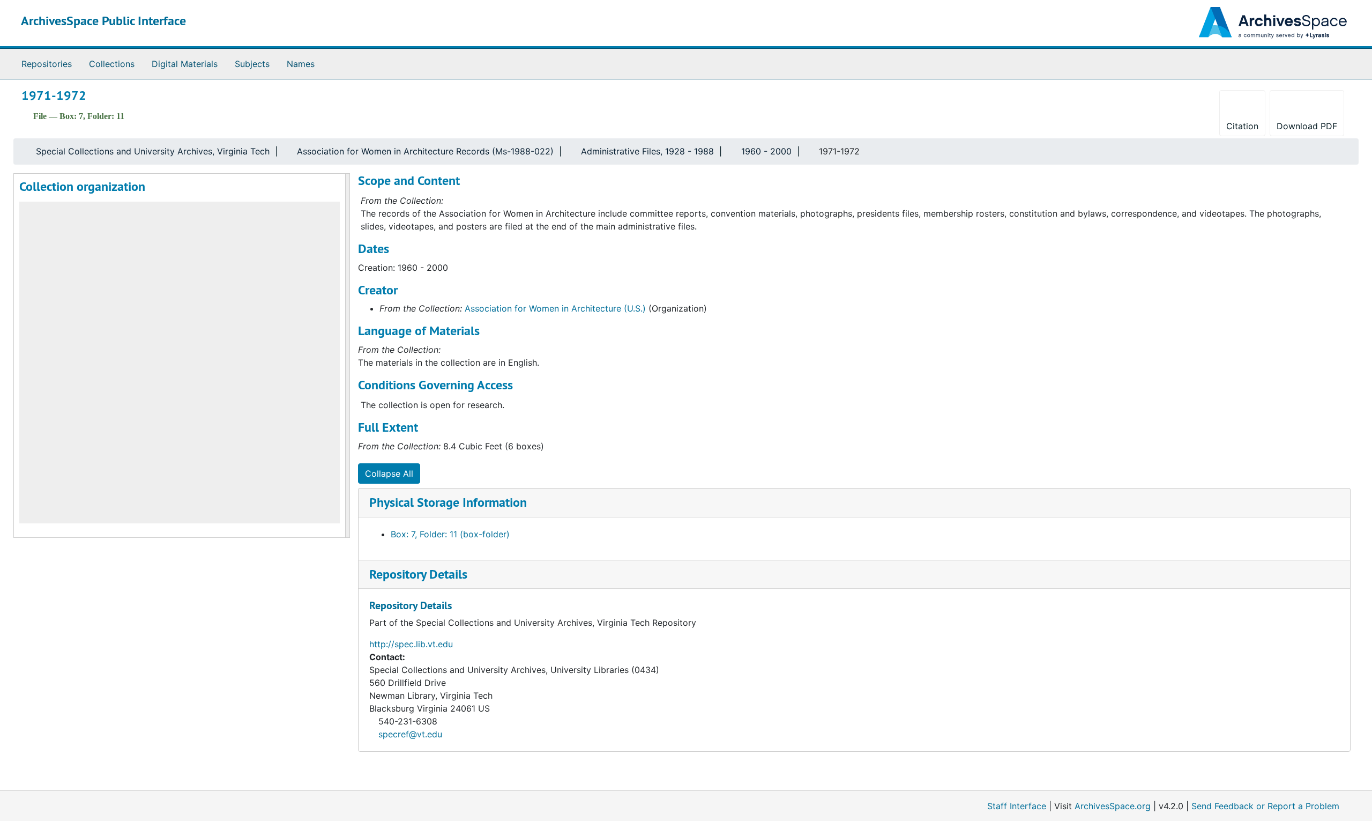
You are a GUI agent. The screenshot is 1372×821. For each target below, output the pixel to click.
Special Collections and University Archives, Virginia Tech (153, 151)
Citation (1242, 126)
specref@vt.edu (410, 734)
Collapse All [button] (389, 473)
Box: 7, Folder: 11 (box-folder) (450, 534)
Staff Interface (1016, 806)
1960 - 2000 (766, 151)
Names (301, 63)
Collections (112, 63)
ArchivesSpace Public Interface (103, 20)
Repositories (46, 63)
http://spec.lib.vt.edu (411, 644)
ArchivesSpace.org (1113, 806)
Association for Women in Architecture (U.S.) (555, 308)
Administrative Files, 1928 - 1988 (647, 151)
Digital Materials (185, 63)
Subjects (252, 63)
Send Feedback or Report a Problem (1265, 806)
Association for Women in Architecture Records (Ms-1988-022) (425, 151)
